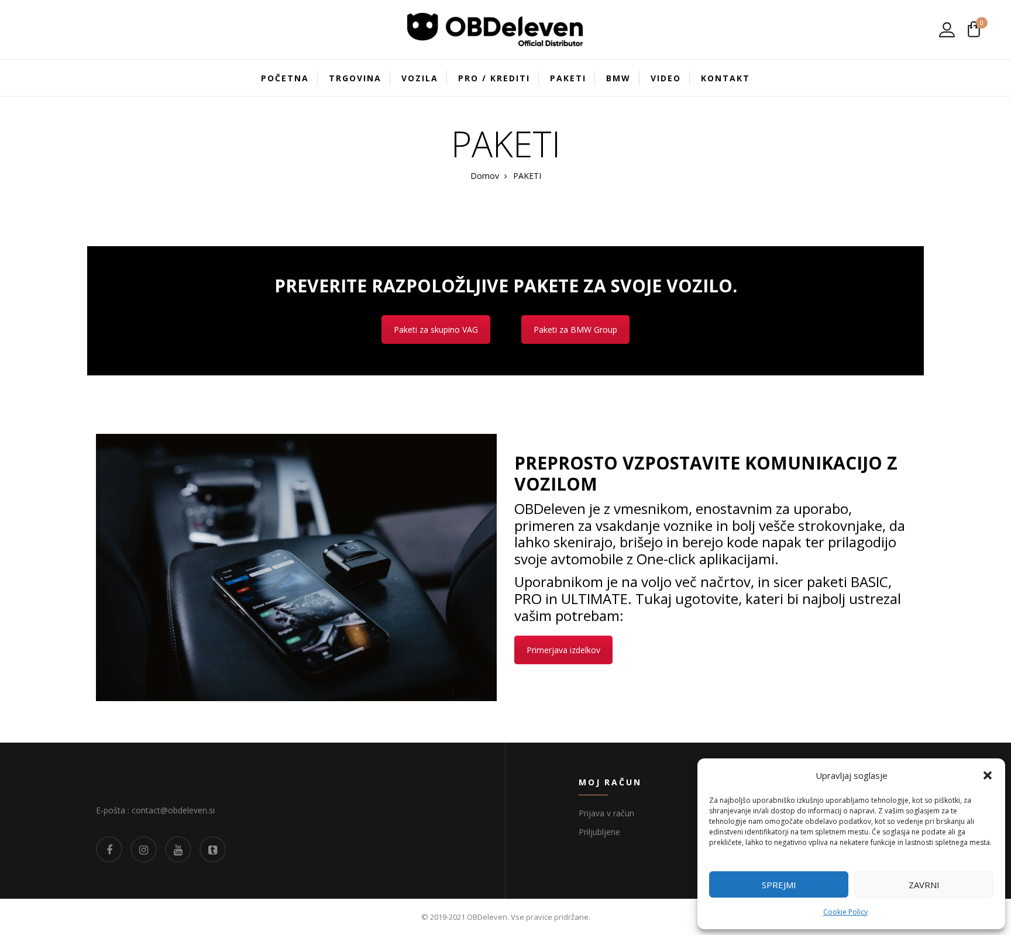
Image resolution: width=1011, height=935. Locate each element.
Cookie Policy (845, 912)
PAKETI (568, 78)
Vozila (419, 78)
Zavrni (924, 885)
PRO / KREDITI (494, 78)
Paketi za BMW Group (575, 329)
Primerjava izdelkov (563, 649)
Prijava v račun (606, 813)
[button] (987, 775)
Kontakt (725, 78)
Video (666, 78)
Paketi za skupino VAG (436, 329)
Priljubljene (599, 831)
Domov (484, 175)
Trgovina (355, 78)
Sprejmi (779, 885)
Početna (285, 78)
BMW (618, 78)
